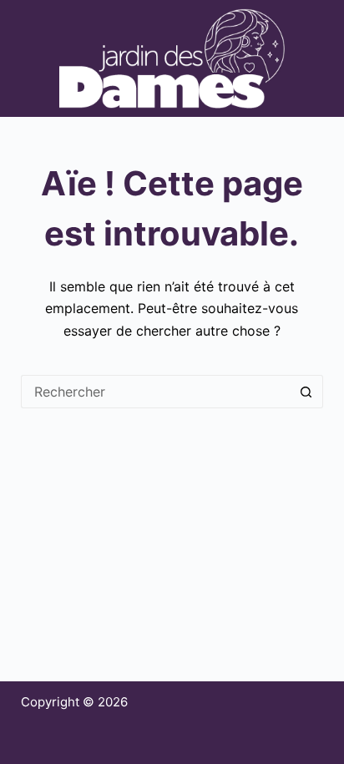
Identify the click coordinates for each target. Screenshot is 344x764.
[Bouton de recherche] (306, 391)
